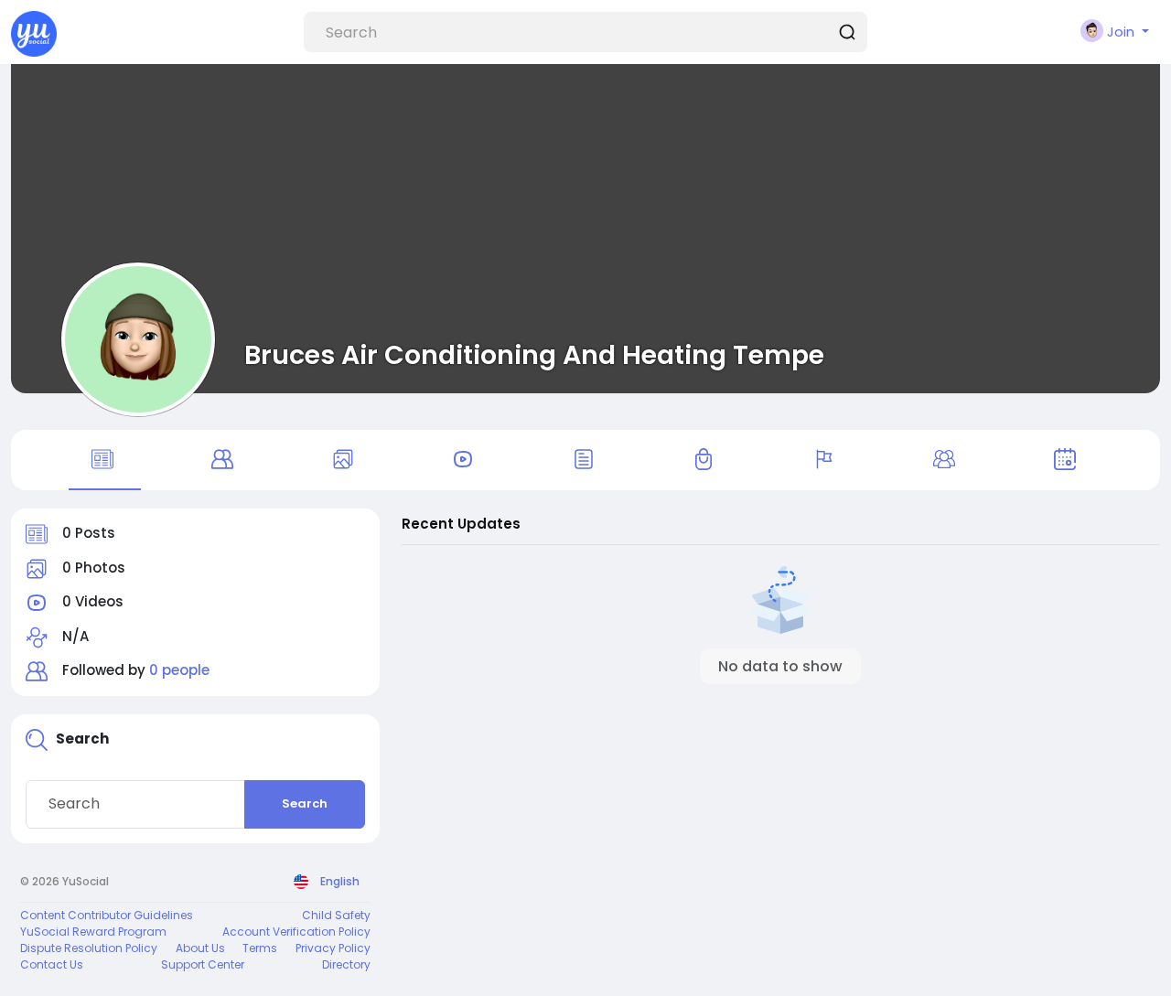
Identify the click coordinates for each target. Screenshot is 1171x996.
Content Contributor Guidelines (106, 915)
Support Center (202, 964)
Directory (346, 964)
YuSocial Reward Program (93, 931)
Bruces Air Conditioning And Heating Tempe (534, 355)
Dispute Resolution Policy (88, 948)
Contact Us (51, 964)
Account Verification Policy (296, 931)
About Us (200, 948)
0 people (179, 670)
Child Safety (336, 915)
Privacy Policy (333, 948)
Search (305, 803)
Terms (259, 948)
